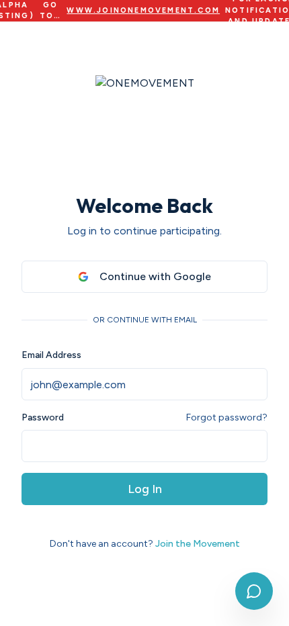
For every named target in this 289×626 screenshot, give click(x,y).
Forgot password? (226, 417)
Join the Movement (197, 543)
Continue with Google (155, 276)
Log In (145, 489)
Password (43, 417)
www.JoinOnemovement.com (143, 10)
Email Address (51, 355)
